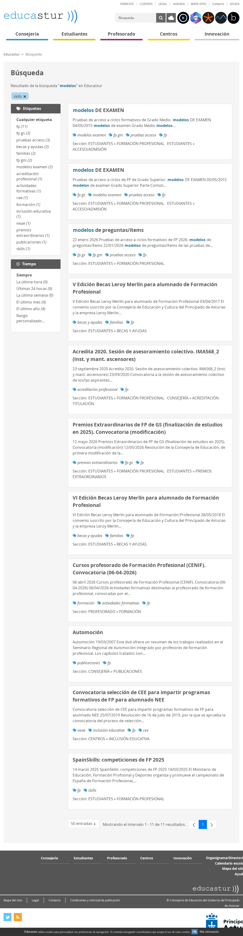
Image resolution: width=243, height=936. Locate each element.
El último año (30, 308)
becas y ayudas (32, 146)
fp (22, 126)
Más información (209, 931)
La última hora (32, 282)
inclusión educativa (109, 730)
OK (194, 931)
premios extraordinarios (33, 232)
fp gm (24, 160)
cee (22, 197)
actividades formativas (28, 188)
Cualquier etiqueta (34, 119)
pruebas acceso (33, 140)
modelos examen (34, 166)
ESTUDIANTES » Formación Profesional (126, 143)
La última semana (34, 295)
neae (23, 223)
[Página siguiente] (212, 824)
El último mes (31, 302)
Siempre (24, 275)
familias (26, 153)
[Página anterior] (194, 824)
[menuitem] (127, 3)
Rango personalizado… (30, 318)
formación (28, 204)
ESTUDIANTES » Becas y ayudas (117, 330)
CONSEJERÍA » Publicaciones (115, 671)
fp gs (23, 133)
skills (23, 248)
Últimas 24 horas (34, 288)
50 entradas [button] (85, 824)
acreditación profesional (29, 176)
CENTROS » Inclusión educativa (119, 738)
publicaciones (31, 242)
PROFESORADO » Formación (114, 611)
